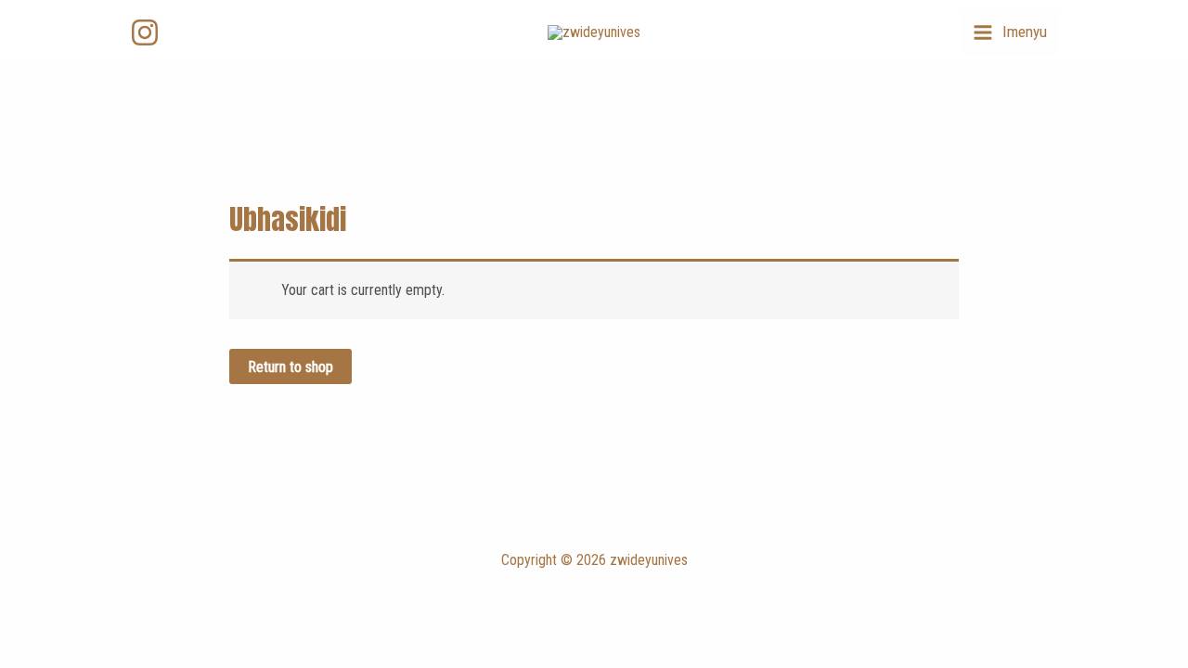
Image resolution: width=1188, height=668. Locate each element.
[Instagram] (145, 32)
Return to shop (290, 367)
